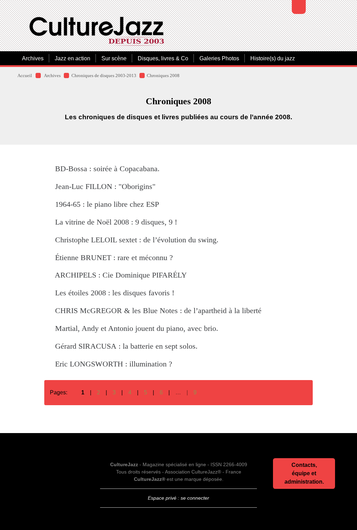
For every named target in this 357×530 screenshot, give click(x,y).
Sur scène (114, 58)
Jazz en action (72, 58)
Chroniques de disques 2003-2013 (103, 75)
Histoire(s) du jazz (272, 58)
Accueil (24, 75)
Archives (33, 58)
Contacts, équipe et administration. (304, 473)
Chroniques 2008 (163, 75)
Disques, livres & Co (163, 58)
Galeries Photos (219, 58)
